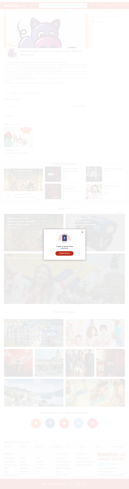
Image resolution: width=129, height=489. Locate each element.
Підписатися (64, 253)
